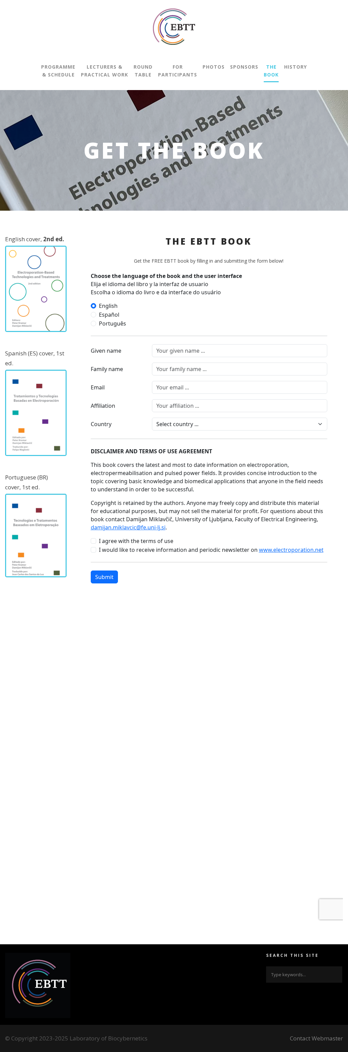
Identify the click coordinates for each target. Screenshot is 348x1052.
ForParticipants (177, 71)
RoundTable (143, 71)
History (295, 67)
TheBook (271, 71)
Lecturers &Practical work (104, 71)
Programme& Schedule (58, 71)
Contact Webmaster (316, 1038)
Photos (214, 67)
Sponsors (244, 67)
